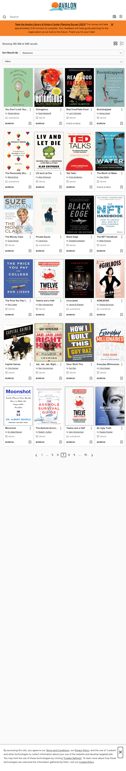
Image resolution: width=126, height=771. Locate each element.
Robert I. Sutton (45, 432)
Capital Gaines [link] (12, 364)
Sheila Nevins (14, 113)
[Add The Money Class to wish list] (30, 251)
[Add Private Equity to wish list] (60, 251)
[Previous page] (36, 455)
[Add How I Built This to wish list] (91, 379)
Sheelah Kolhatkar (77, 241)
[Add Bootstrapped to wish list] (121, 124)
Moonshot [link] (10, 428)
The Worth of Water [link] (107, 173)
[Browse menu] (121, 17)
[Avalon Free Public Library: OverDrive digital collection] (63, 7)
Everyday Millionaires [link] (108, 364)
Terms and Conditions (57, 750)
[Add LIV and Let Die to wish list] (60, 187)
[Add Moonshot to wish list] (30, 442)
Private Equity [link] (43, 237)
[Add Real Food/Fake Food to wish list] (91, 124)
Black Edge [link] (72, 237)
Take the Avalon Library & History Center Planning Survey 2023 (50, 24)
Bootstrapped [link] (104, 109)
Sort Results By (10, 52)
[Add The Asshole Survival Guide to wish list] (60, 442)
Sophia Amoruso (106, 304)
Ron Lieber (12, 304)
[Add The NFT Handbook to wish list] (121, 251)
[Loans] (114, 17)
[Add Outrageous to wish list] (60, 124)
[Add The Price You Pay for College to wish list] (30, 315)
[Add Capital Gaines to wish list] (30, 379)
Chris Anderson (75, 177)
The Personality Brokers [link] (17, 173)
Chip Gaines (13, 368)
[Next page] (92, 455)
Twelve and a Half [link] (45, 300)
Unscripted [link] (72, 300)
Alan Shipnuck (44, 177)
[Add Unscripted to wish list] (91, 315)
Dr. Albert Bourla (15, 432)
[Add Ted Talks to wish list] (91, 187)
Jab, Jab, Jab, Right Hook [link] (47, 364)
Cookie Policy (86, 762)
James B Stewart (76, 304)
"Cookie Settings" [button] (72, 758)
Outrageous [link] (42, 109)
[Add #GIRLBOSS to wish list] (121, 315)
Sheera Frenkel (105, 432)
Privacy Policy (82, 750)
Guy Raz (72, 368)
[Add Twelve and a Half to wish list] (60, 315)
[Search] (4, 16)
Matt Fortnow (105, 241)
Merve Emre (13, 177)
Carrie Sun (42, 241)
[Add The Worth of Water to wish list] (121, 187)
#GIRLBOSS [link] (103, 300)
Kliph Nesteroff (44, 113)
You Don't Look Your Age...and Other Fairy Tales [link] (17, 109)
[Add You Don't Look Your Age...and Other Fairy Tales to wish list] (30, 124)
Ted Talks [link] (71, 173)
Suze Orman (13, 241)
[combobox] (56, 17)
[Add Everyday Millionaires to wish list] (121, 379)
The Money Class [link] (14, 237)
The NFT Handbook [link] (107, 237)
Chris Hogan (104, 368)
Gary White (104, 177)
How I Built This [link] (74, 364)
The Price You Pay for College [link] (17, 300)
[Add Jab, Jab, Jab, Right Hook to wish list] (60, 379)
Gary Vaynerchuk (45, 304)
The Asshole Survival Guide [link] (47, 428)
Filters (8, 61)
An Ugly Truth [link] (104, 428)
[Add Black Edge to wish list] (91, 251)
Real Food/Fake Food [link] (77, 109)
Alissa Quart (104, 113)
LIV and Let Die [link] (44, 173)
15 (85, 455)
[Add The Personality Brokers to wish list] (30, 187)
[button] (115, 44)
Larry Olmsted (75, 113)
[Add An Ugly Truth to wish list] (121, 442)
